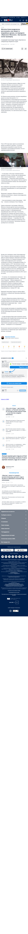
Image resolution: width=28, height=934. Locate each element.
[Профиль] (26, 20)
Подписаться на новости (7, 511)
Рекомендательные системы (14, 592)
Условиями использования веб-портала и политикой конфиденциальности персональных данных (14, 586)
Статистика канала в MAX (8, 538)
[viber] (12, 556)
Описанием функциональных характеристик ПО (14, 584)
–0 (25, 380)
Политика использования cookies (14, 590)
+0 (21, 380)
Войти (6, 390)
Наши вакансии (5, 528)
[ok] (9, 556)
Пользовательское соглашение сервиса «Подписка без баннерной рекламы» (14, 595)
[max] (16, 556)
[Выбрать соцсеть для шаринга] (25, 48)
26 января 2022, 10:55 (5, 44)
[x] (19, 556)
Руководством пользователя (14, 583)
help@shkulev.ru (17, 573)
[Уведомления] (23, 20)
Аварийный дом (5, 342)
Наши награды (5, 525)
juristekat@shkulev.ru (14, 572)
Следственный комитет (16, 342)
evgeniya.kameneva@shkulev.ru (14, 576)
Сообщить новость (6, 515)
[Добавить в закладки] (22, 48)
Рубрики (3, 518)
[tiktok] (26, 556)
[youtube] (23, 556)
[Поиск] (20, 20)
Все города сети (5, 542)
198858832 (6, 371)
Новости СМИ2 (5, 399)
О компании (4, 521)
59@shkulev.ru (19, 570)
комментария (8, 48)
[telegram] (2, 556)
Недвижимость (4, 17)
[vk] (6, 556)
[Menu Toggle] (1, 20)
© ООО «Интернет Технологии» (14, 607)
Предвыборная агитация (8, 535)
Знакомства (12, 17)
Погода (18, 17)
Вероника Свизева (10, 336)
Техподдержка (5, 532)
